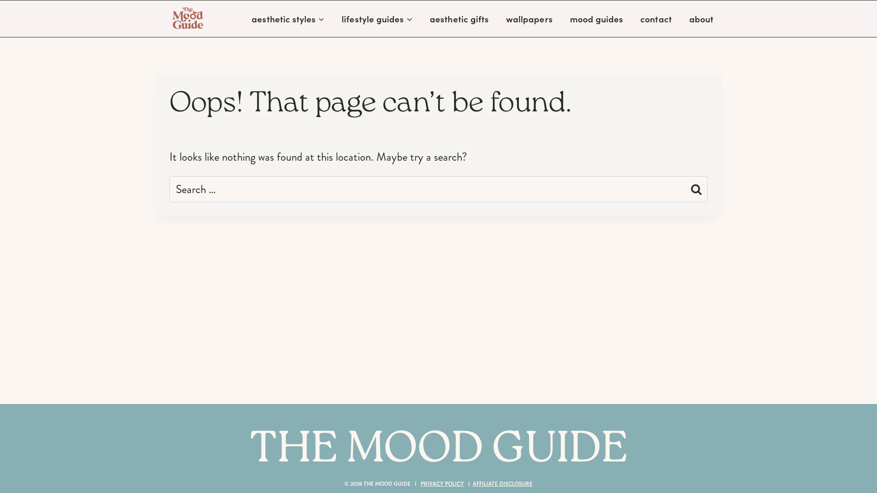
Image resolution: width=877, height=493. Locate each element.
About (701, 19)
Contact (655, 19)
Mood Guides (596, 19)
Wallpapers (529, 19)
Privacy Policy (442, 483)
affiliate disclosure (503, 483)
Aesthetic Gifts (459, 19)
